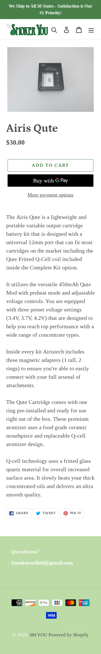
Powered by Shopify (69, 634)
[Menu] (91, 29)
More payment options (50, 195)
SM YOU (38, 634)
